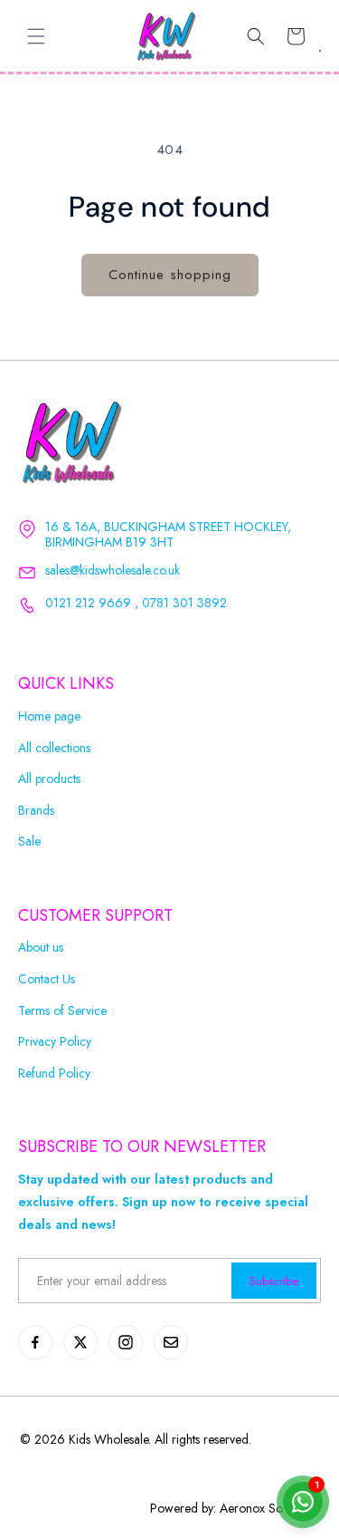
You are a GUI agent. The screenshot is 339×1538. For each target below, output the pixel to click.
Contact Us (46, 979)
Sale (29, 841)
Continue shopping (169, 275)
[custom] (35, 1342)
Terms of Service (62, 1011)
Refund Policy (54, 1073)
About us (40, 947)
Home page (49, 716)
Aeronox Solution (265, 1508)
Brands (36, 810)
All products (49, 779)
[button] (36, 36)
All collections (54, 748)
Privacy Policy (54, 1041)
